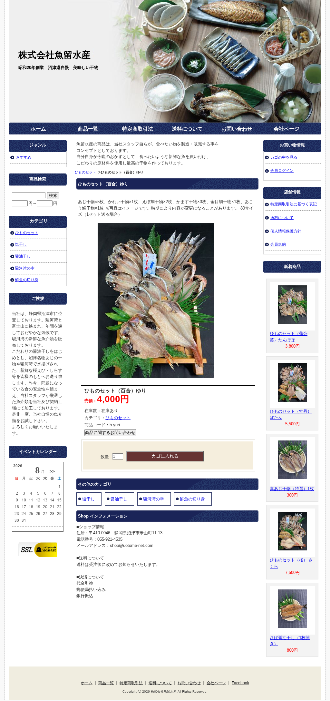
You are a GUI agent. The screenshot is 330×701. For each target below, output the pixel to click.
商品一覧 (88, 129)
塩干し (88, 499)
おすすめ (23, 157)
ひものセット (85, 172)
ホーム (38, 129)
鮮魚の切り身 (192, 499)
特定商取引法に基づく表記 (293, 204)
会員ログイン (282, 170)
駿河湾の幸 (153, 499)
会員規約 (278, 244)
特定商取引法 (137, 129)
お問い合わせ (236, 129)
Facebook (240, 683)
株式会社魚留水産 (54, 55)
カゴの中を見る (283, 157)
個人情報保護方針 (285, 231)
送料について (187, 129)
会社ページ (286, 129)
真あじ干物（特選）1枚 (292, 488)
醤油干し (119, 499)
